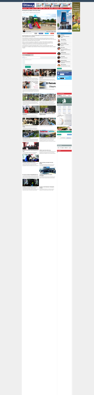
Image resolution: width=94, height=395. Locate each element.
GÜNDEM (33, 8)
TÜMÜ (70, 8)
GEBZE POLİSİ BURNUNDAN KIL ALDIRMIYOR (65, 62)
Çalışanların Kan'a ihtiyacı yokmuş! (65, 45)
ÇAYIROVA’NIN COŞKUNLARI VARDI (65, 37)
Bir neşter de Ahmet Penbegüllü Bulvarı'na (30, 174)
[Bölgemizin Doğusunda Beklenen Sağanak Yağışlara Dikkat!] (47, 109)
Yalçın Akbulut (63, 39)
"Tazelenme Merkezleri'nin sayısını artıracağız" (45, 175)
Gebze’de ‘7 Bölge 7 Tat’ (27, 76)
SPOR (47, 8)
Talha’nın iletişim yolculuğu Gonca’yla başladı (46, 163)
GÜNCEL (29, 8)
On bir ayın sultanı (63, 40)
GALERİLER (57, 8)
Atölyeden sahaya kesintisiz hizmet (29, 162)
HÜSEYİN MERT (63, 52)
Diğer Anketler (69, 134)
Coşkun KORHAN (63, 43)
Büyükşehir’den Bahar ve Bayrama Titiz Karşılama (46, 125)
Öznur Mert (63, 47)
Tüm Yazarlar (59, 68)
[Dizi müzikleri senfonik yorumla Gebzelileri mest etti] (47, 72)
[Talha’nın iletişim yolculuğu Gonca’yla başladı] (47, 158)
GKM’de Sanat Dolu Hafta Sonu (45, 150)
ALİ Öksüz (62, 35)
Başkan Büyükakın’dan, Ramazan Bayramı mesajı (30, 126)
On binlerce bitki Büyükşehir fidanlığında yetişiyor (46, 187)
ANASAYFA (25, 8)
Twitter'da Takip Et (64, 76)
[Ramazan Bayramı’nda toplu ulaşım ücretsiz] (47, 133)
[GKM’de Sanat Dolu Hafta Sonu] (47, 146)
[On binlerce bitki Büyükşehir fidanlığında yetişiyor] (47, 182)
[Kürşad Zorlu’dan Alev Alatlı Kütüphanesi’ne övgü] (31, 146)
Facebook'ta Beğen (64, 72)
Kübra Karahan (63, 64)
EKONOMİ (40, 8)
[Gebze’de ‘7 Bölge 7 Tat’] (31, 72)
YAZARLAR (51, 8)
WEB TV (62, 8)
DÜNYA (44, 8)
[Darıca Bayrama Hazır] (31, 133)
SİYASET (36, 8)
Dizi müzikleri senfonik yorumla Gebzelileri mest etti (47, 77)
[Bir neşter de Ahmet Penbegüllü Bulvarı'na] (31, 170)
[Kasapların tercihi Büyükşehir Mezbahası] (31, 182)
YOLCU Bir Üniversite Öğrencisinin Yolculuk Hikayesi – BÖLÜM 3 (66, 49)
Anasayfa (24, 12)
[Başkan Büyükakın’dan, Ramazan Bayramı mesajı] (31, 121)
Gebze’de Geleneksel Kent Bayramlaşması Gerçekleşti (30, 114)
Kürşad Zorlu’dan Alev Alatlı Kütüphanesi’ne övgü (30, 151)
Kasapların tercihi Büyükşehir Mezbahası (30, 186)
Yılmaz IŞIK (63, 56)
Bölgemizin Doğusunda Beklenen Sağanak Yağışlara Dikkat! (47, 114)
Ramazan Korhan (64, 60)
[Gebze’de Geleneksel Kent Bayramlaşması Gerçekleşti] (31, 109)
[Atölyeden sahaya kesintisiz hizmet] (31, 158)
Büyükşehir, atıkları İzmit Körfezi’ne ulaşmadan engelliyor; (47, 89)
